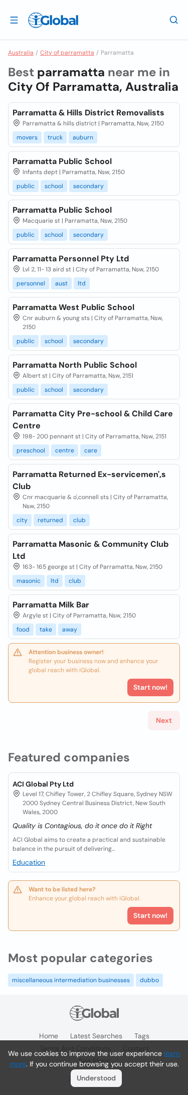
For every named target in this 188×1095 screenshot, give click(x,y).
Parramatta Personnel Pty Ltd (71, 258)
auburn (83, 137)
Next (164, 720)
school (54, 186)
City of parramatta (67, 53)
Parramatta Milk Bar (51, 604)
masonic (29, 581)
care (90, 450)
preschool (31, 450)
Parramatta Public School (62, 161)
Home (48, 1035)
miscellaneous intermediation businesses (71, 980)
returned (50, 520)
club (79, 520)
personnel (31, 283)
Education (29, 862)
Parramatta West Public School (73, 307)
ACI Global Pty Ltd (43, 784)
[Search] (174, 20)
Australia (21, 53)
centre (64, 450)
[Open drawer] (14, 20)
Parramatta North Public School (75, 365)
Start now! (150, 915)
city (22, 520)
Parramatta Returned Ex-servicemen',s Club (89, 480)
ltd (82, 283)
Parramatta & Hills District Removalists (88, 112)
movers (27, 137)
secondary (88, 186)
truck (55, 137)
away (69, 629)
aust (61, 283)
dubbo (149, 980)
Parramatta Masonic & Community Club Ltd (90, 550)
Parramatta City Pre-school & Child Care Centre (93, 419)
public (26, 186)
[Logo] (53, 20)
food (23, 629)
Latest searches (96, 1035)
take (46, 629)
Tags (141, 1035)
